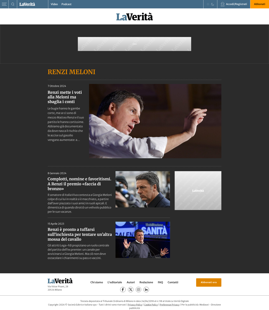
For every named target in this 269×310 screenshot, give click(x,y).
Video (54, 4)
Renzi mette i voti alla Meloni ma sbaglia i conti (65, 97)
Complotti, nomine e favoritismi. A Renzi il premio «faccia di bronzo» (79, 183)
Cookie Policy (151, 304)
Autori (131, 282)
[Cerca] (13, 4)
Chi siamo (96, 282)
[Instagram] (138, 289)
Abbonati (259, 4)
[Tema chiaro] (208, 4)
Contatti (173, 282)
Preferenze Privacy (169, 304)
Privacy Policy (135, 304)
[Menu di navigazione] (4, 4)
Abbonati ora (209, 282)
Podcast (66, 4)
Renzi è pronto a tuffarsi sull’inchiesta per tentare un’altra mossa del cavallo (80, 234)
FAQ (160, 282)
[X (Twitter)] (130, 289)
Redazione (146, 282)
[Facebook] (123, 289)
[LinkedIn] (146, 289)
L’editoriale (115, 282)
